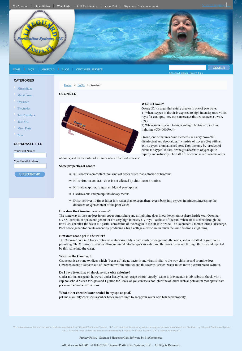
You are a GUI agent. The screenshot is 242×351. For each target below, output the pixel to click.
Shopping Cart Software (126, 337)
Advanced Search (178, 73)
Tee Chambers (26, 115)
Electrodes (23, 108)
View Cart (110, 6)
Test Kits (23, 121)
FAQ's (81, 85)
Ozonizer (23, 102)
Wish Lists (63, 6)
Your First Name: (24, 151)
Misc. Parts (24, 128)
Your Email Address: (26, 161)
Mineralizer (24, 88)
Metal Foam (24, 95)
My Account (20, 6)
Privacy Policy (88, 337)
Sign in (128, 6)
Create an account (148, 6)
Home (67, 85)
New (20, 135)
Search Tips (196, 73)
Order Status (42, 6)
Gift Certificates (87, 6)
